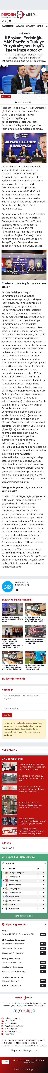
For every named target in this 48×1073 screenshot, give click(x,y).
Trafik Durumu (10, 1023)
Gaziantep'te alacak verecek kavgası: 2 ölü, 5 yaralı (12, 619)
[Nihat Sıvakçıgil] (7, 587)
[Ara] (6, 21)
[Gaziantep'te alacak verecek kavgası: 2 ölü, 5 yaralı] (12, 609)
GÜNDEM (32, 1040)
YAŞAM (17, 1046)
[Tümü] (45, 750)
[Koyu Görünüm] (3, 21)
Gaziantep (24, 33)
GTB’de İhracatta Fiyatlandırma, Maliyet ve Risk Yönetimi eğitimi (12, 667)
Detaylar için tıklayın (24, 916)
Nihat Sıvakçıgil (22, 585)
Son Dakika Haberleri (13, 1031)
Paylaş (7, 96)
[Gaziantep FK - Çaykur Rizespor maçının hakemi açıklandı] (35, 657)
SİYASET (30, 26)
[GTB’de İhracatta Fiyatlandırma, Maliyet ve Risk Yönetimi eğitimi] (12, 657)
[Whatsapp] (33, 1011)
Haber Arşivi (9, 1034)
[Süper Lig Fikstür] (45, 925)
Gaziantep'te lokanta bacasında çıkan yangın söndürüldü (35, 641)
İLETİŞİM (43, 1046)
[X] (20, 1011)
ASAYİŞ (20, 26)
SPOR (40, 26)
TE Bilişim (30, 1070)
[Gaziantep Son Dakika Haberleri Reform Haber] (19, 15)
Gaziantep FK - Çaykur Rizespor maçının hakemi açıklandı (34, 667)
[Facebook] (15, 1011)
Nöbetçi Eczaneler (12, 1018)
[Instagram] (24, 1011)
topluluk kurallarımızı (24, 723)
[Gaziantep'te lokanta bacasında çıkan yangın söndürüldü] (35, 631)
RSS (6, 1061)
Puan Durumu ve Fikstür (14, 1026)
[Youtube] (28, 1011)
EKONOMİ (8, 1043)
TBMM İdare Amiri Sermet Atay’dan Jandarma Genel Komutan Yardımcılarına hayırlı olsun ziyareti (12, 643)
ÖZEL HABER (21, 1043)
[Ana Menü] (10, 21)
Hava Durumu (10, 1021)
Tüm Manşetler (11, 1029)
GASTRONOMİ (30, 1046)
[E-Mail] (17, 590)
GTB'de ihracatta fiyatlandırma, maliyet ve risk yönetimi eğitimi (35, 619)
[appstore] (17, 1051)
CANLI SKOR (8, 848)
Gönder (7, 715)
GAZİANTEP (8, 26)
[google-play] (30, 1051)
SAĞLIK (34, 1043)
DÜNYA (7, 1046)
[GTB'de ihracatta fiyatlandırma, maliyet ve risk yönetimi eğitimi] (35, 609)
